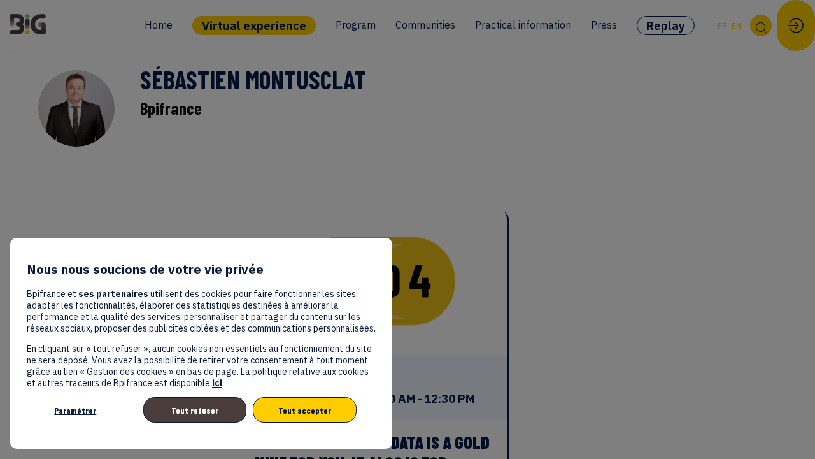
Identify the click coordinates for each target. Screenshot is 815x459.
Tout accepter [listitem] (304, 410)
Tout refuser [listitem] (194, 410)
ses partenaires (113, 294)
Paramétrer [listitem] (75, 410)
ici (217, 383)
